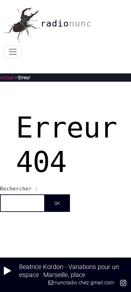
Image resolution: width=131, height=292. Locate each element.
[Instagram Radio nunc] (123, 282)
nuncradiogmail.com (84, 282)
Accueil (7, 77)
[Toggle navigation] (13, 51)
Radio (66, 23)
